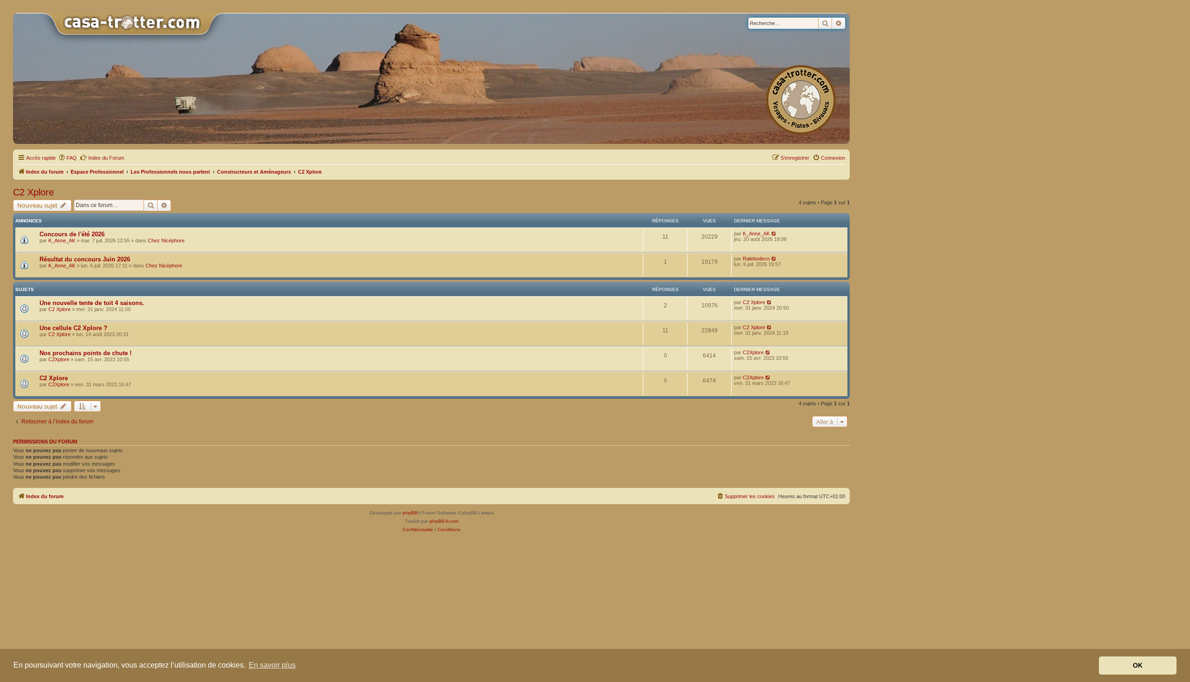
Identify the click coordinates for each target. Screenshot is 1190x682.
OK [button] (1138, 665)
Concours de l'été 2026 (72, 234)
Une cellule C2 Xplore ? (73, 328)
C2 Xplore (33, 192)
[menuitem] (67, 157)
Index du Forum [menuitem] (106, 158)
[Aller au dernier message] (774, 233)
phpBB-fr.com (444, 521)
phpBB (410, 512)
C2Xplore (58, 359)
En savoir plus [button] (272, 665)
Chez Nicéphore (166, 240)
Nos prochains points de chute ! (86, 353)
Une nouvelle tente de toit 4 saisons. (92, 302)
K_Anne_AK (61, 240)
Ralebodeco (756, 258)
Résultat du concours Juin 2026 (85, 259)
